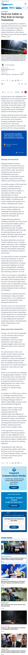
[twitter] (10, 80)
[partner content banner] (14, 143)
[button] (19, 84)
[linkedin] (12, 80)
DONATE (14, 487)
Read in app (4, 1)
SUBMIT (14, 527)
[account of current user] (24, 8)
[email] (18, 80)
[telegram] (15, 80)
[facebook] (7, 80)
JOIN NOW (14, 505)
